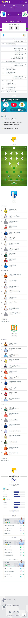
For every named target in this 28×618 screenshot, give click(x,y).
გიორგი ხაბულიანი (10, 72)
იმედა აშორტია (10, 68)
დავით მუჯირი (9, 73)
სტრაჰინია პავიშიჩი (11, 61)
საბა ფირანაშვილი (10, 87)
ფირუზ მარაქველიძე (11, 91)
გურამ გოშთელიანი (11, 84)
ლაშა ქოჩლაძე (9, 83)
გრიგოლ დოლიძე (18, 76)
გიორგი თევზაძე (18, 65)
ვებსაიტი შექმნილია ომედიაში (14, 615)
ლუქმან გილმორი (18, 41)
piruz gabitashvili (8, 568)
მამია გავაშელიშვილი (17, 58)
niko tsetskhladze (8, 552)
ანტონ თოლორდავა (11, 43)
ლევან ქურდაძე (19, 52)
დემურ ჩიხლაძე (19, 54)
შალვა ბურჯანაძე (18, 48)
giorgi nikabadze (8, 528)
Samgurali (14, 333)
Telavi (14, 200)
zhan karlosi (7, 547)
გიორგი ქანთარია (10, 89)
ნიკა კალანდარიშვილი (17, 63)
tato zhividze (7, 530)
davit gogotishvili (8, 549)
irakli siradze (7, 533)
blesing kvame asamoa (9, 525)
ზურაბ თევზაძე (9, 80)
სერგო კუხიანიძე (18, 57)
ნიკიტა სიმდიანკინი (18, 78)
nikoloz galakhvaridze (9, 571)
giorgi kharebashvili (9, 555)
